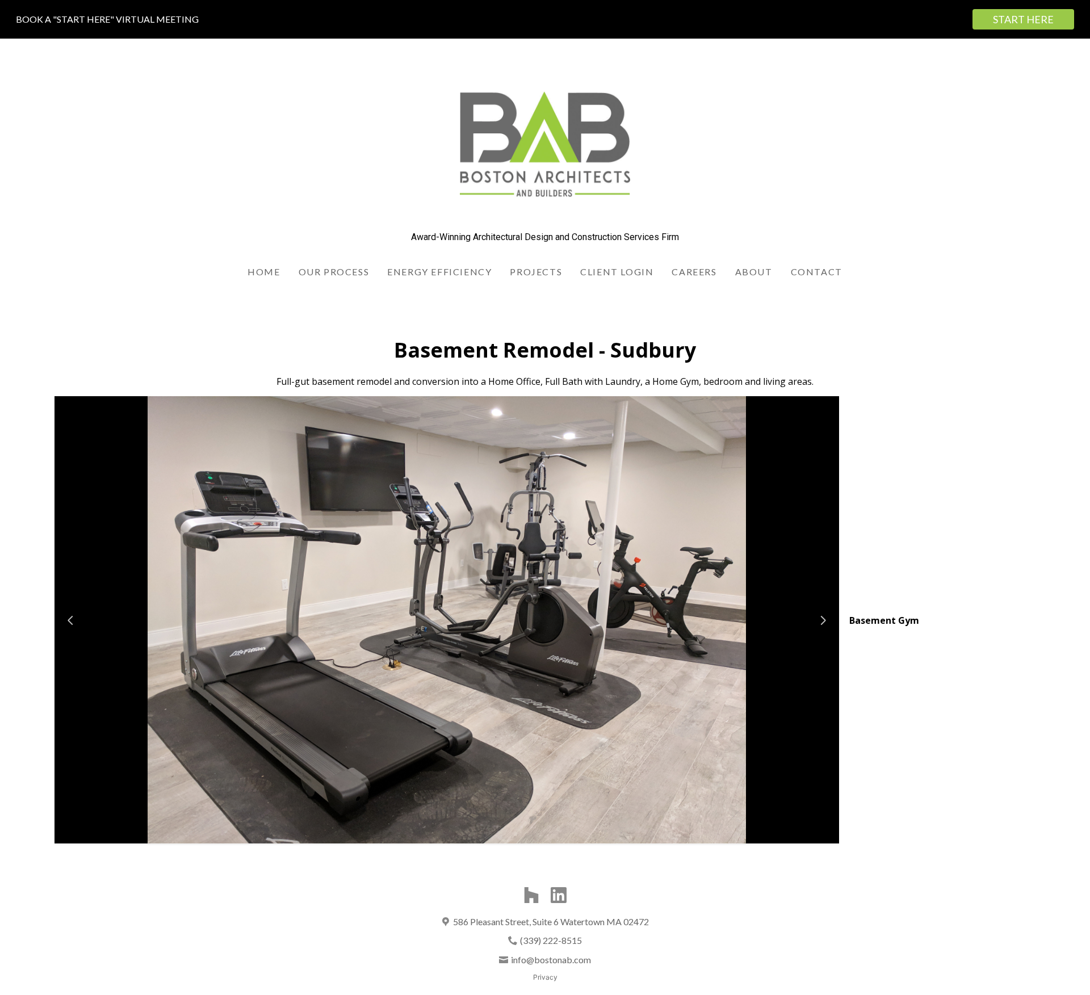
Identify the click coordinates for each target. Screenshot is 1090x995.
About (754, 271)
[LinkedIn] (559, 895)
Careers (694, 271)
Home (264, 271)
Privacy (545, 977)
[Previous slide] (70, 620)
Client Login (616, 271)
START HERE (1023, 19)
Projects (536, 271)
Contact (816, 271)
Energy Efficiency (439, 271)
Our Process (334, 271)
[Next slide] (823, 620)
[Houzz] (531, 895)
